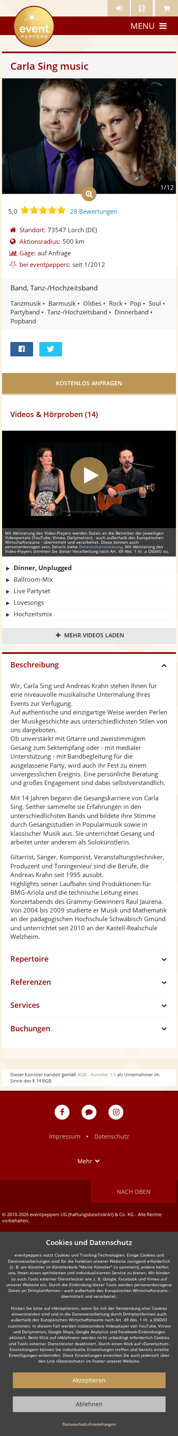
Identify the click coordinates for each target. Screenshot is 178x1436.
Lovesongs (29, 602)
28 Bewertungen (93, 211)
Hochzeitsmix (33, 614)
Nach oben (134, 1191)
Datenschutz (111, 1136)
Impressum (64, 1136)
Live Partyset (32, 591)
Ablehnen (89, 1404)
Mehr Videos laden (94, 635)
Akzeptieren (89, 1380)
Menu (142, 25)
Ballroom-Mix (33, 579)
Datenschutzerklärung (101, 546)
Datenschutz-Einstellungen (89, 1424)
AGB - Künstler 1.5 (96, 1074)
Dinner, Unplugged (43, 568)
